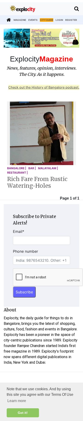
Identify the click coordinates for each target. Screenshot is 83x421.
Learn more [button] (16, 401)
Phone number (25, 251)
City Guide (46, 19)
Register (71, 19)
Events (33, 19)
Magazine (20, 19)
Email (18, 231)
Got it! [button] (23, 413)
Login (59, 19)
